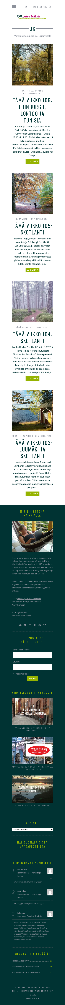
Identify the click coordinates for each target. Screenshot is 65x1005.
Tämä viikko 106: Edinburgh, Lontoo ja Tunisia (32, 110)
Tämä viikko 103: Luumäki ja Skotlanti (32, 449)
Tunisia (39, 90)
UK (24, 93)
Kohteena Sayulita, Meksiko (30, 916)
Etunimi (16, 661)
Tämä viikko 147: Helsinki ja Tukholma (32, 729)
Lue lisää (32, 161)
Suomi (15, 436)
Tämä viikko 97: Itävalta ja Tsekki (29, 874)
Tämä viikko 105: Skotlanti (32, 229)
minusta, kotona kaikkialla (29, 598)
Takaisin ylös (32, 998)
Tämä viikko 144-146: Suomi (32, 806)
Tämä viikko (27, 90)
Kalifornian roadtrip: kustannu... (26, 966)
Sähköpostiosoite (21, 649)
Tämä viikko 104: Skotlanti (32, 337)
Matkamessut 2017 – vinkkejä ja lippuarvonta (32, 768)
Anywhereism (18, 604)
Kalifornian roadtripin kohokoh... (27, 972)
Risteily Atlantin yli (20, 960)
